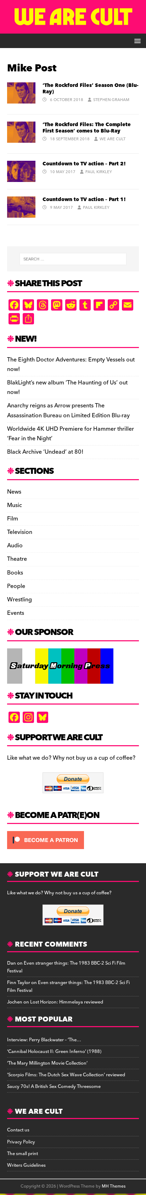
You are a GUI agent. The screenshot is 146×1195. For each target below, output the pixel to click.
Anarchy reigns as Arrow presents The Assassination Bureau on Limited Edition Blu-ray (68, 410)
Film (12, 519)
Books (15, 573)
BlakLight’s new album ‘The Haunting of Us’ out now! (67, 387)
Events (15, 613)
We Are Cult (112, 139)
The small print (22, 1154)
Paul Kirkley (98, 172)
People (16, 586)
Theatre (17, 559)
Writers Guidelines (26, 1165)
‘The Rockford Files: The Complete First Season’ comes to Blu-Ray (87, 127)
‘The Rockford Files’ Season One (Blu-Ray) (91, 88)
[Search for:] (73, 259)
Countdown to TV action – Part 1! (84, 199)
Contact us (18, 1130)
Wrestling (19, 600)
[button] (136, 40)
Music (14, 505)
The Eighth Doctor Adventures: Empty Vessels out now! (71, 364)
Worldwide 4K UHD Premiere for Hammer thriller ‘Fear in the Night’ (70, 433)
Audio (15, 546)
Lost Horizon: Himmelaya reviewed (66, 1002)
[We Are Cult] (73, 29)
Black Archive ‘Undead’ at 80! (45, 452)
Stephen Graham (111, 99)
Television (19, 532)
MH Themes (113, 1186)
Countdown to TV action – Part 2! (84, 164)
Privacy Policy (21, 1142)
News (14, 492)
